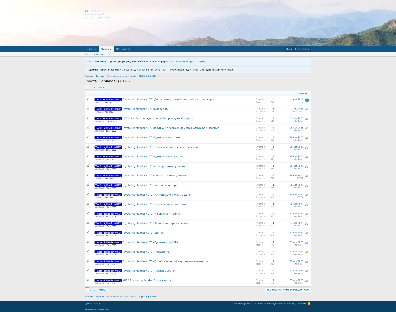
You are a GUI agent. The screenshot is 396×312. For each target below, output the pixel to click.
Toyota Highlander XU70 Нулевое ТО (145, 109)
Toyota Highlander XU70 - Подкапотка (146, 251)
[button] (132, 49)
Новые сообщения (94, 54)
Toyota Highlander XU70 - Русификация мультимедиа (156, 194)
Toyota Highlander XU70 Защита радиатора (150, 185)
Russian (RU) (94, 303)
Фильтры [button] (302, 93)
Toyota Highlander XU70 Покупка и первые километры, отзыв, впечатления (171, 128)
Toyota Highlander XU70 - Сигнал (143, 232)
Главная (92, 48)
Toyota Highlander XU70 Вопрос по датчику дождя (154, 175)
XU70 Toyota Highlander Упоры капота (147, 280)
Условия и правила (242, 303)
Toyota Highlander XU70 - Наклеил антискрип (151, 213)
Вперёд (101, 87)
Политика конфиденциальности (269, 303)
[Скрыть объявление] (308, 61)
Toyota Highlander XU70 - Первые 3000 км (149, 270)
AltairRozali (99, 121)
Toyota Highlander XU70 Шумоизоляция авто (151, 137)
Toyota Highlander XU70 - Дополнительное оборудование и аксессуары (168, 99)
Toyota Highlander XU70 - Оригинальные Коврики (154, 204)
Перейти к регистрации (191, 61)
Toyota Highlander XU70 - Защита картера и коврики (156, 223)
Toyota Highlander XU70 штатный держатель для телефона (160, 147)
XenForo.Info (104, 309)
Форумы (106, 48)
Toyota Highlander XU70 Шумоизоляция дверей (153, 156)
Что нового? (123, 48)
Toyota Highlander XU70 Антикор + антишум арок (154, 166)
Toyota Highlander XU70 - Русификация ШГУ (150, 242)
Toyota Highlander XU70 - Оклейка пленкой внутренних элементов (165, 261)
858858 (98, 102)
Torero (300, 102)
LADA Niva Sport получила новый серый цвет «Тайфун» (158, 118)
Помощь (291, 303)
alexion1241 (298, 111)
